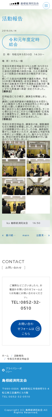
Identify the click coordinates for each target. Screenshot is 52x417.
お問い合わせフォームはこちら (26, 328)
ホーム (5, 356)
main (26, 235)
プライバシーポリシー (14, 370)
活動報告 (19, 356)
